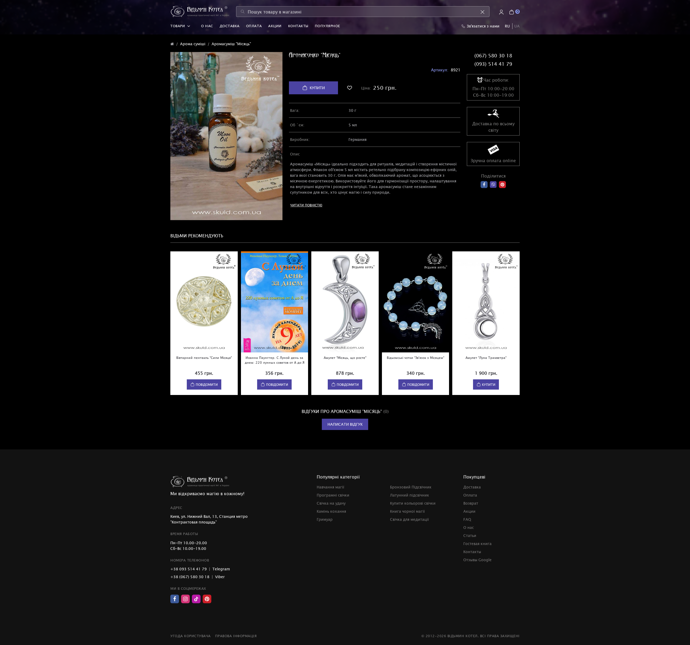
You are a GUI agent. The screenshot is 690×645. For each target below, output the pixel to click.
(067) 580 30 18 (493, 55)
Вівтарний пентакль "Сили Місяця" (204, 357)
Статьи (469, 535)
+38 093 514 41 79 (188, 569)
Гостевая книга (477, 543)
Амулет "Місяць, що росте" (345, 357)
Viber (220, 576)
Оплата (254, 26)
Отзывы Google (477, 559)
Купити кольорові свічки (413, 503)
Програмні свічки (333, 495)
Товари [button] (177, 26)
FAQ (467, 519)
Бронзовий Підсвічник (411, 487)
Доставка (230, 26)
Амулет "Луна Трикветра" (485, 357)
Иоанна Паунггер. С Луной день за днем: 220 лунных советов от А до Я (274, 360)
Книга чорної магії (407, 511)
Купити (317, 87)
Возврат (470, 503)
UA (517, 26)
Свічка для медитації (409, 519)
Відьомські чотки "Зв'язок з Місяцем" (415, 357)
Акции (275, 26)
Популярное (327, 26)
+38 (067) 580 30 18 (189, 576)
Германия (358, 139)
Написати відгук (345, 424)
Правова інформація (236, 636)
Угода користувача (190, 636)
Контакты (298, 26)
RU (507, 26)
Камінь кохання (331, 511)
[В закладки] (349, 88)
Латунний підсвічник (409, 495)
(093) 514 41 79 (493, 64)
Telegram (221, 569)
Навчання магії (330, 487)
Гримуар (325, 519)
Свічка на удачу (331, 503)
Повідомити (207, 384)
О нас (207, 26)
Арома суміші (192, 43)
